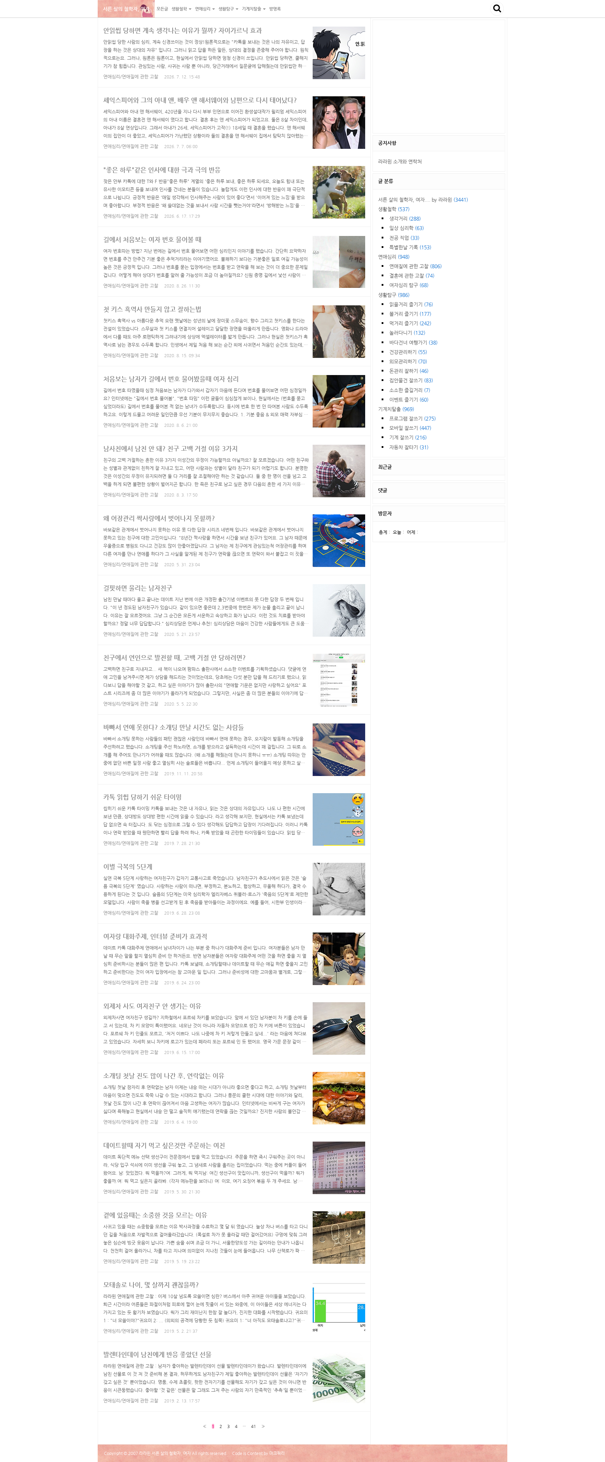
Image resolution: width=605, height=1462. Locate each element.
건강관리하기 (408, 352)
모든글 (162, 8)
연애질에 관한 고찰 (415, 266)
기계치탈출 (396, 409)
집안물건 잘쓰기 (411, 380)
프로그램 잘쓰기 (412, 418)
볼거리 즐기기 (410, 314)
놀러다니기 (407, 332)
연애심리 (394, 256)
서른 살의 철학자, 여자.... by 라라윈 (423, 199)
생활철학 (394, 209)
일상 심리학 (406, 228)
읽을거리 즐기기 (411, 304)
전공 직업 (404, 238)
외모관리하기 (408, 361)
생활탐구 (394, 295)
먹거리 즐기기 (410, 323)
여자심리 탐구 (409, 285)
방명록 (275, 8)
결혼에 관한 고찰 (411, 275)
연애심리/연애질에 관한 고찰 (130, 76)
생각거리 (405, 218)
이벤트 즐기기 (409, 399)
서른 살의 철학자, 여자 (126, 9)
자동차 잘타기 (409, 447)
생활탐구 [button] (226, 8)
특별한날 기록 (410, 247)
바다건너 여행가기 (413, 342)
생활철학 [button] (180, 8)
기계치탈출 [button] (252, 8)
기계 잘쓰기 (408, 437)
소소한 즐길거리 (409, 390)
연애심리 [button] (203, 8)
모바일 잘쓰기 (410, 428)
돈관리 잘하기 (409, 371)
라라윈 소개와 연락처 (400, 161)
